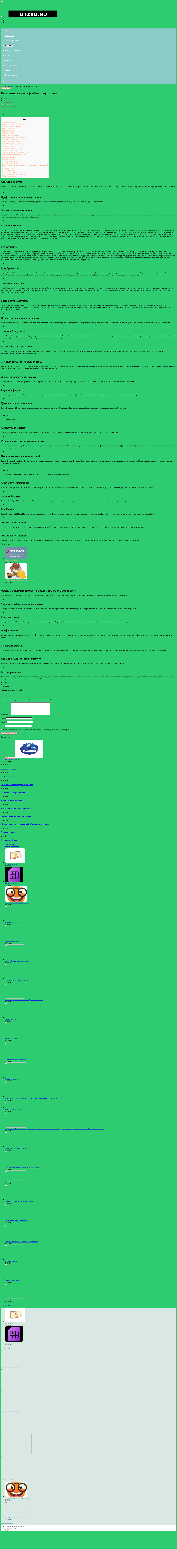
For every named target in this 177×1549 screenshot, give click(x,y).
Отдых (7, 70)
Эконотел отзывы (11, 560)
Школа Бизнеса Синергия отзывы (16, 816)
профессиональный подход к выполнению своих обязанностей (25, 165)
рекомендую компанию (11, 156)
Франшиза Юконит (9, 840)
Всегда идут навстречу (10, 135)
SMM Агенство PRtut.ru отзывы (16, 1059)
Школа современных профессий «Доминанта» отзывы (25, 824)
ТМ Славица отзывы (12, 759)
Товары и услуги (11, 75)
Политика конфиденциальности (16, 1526)
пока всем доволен (9, 172)
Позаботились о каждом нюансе (14, 137)
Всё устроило (7, 130)
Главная (3, 86)
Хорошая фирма (8, 146)
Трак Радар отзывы (11, 1182)
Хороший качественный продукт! (15, 174)
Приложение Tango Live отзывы (16, 1221)
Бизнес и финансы (12, 41)
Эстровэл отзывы (8, 769)
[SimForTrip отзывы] (14, 881)
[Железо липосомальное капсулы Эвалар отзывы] (16, 1240)
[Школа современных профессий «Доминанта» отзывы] (15, 998)
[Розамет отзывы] (16, 1017)
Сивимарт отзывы (11, 1079)
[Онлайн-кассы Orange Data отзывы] (16, 901)
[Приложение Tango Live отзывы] (16, 1219)
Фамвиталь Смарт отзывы (13, 792)
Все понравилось (9, 176)
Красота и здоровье (12, 50)
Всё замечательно (8, 128)
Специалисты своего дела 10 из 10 (15, 143)
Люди (7, 55)
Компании (8, 46)
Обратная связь (10, 1528)
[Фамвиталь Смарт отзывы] (16, 920)
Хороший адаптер (9, 123)
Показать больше (7, 1305)
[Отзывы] (29, 17)
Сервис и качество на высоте (13, 145)
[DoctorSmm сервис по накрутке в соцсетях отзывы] (15, 1166)
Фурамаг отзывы (11, 1261)
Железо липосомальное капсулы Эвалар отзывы (21, 1242)
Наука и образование (13, 65)
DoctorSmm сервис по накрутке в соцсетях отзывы (22, 1167)
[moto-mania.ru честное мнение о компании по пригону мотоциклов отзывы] (16, 1096)
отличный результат (10, 139)
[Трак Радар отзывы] (16, 1180)
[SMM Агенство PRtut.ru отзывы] (12, 1058)
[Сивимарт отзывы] (16, 1077)
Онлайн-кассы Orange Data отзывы (17, 785)
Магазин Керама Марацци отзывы (16, 808)
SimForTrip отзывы (9, 777)
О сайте (7, 1530)
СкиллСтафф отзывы (12, 1280)
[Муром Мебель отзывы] (15, 940)
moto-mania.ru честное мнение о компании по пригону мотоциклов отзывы (31, 1098)
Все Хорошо (7, 159)
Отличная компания (10, 163)
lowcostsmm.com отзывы (13, 1109)
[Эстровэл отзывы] (15, 862)
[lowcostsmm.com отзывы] (14, 1107)
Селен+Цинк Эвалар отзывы (15, 1300)
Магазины (8, 60)
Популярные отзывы (12, 846)
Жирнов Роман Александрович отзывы (19, 580)
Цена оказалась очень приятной (14, 154)
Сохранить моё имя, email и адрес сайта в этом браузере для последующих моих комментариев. (36, 730)
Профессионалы (8, 170)
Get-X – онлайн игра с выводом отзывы (19, 1201)
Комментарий (5, 715)
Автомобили (9, 36)
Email (3, 722)
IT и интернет (10, 31)
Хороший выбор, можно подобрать (15, 167)
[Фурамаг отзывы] (15, 1259)
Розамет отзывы (8, 832)
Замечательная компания (11, 126)
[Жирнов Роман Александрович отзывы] (16, 578)
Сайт (2, 726)
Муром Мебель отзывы (11, 800)
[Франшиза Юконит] (16, 1037)
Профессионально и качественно (14, 124)
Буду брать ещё (8, 132)
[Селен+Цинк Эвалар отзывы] (16, 1298)
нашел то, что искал (10, 150)
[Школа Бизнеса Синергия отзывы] (16, 978)
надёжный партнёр (9, 134)
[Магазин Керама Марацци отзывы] (15, 959)
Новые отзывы (10, 844)
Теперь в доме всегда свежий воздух (15, 152)
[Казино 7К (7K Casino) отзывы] (16, 1146)
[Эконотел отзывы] (16, 558)
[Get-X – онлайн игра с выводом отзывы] (16, 1199)
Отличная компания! (10, 161)
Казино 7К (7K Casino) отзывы (15, 1148)
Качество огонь (8, 169)
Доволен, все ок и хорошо (12, 148)
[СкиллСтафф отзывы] (16, 1279)
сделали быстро (8, 158)
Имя (3, 718)
